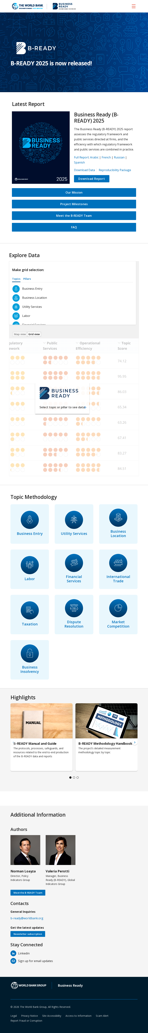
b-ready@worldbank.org (26, 918)
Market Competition (118, 624)
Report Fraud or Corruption (26, 1020)
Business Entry (30, 533)
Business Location (118, 533)
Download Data (84, 170)
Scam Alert (102, 1015)
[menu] (134, 6)
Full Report (81, 157)
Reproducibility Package (115, 170)
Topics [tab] (16, 278)
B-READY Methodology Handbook (105, 743)
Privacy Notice (29, 1015)
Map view (20, 334)
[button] (135, 742)
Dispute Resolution (73, 624)
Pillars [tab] (27, 278)
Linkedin (24, 953)
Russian (119, 157)
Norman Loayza (23, 871)
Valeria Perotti (57, 871)
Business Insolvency (29, 669)
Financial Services (74, 578)
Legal (13, 1015)
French (106, 157)
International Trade (118, 578)
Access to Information (79, 1015)
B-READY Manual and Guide (34, 743)
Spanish (79, 162)
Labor (30, 578)
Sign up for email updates (35, 961)
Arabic (94, 157)
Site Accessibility (51, 1015)
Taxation (30, 624)
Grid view (34, 334)
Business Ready (70, 985)
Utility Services (74, 533)
